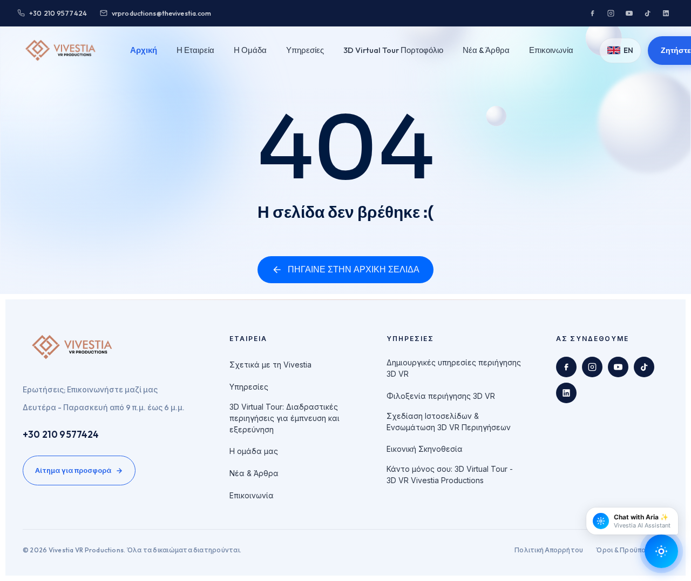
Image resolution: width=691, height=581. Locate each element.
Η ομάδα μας (253, 451)
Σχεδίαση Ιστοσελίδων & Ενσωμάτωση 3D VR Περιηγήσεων (449, 421)
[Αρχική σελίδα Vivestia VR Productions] (60, 50)
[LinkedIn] (666, 13)
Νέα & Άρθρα (486, 50)
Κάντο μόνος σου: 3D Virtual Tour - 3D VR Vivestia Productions (450, 474)
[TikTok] (647, 13)
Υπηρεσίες (305, 50)
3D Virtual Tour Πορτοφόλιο (393, 50)
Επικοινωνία (551, 50)
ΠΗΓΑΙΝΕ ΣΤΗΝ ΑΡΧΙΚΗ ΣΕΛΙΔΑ (353, 269)
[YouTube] (629, 13)
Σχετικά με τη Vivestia (270, 364)
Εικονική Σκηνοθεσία (425, 448)
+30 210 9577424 (61, 434)
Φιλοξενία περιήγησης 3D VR (441, 395)
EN (628, 50)
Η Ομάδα (250, 50)
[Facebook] (592, 13)
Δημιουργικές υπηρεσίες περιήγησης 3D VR (454, 368)
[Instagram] (610, 13)
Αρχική (143, 50)
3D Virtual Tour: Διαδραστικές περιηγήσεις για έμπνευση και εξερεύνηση (284, 418)
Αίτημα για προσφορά (73, 470)
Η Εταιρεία (195, 50)
